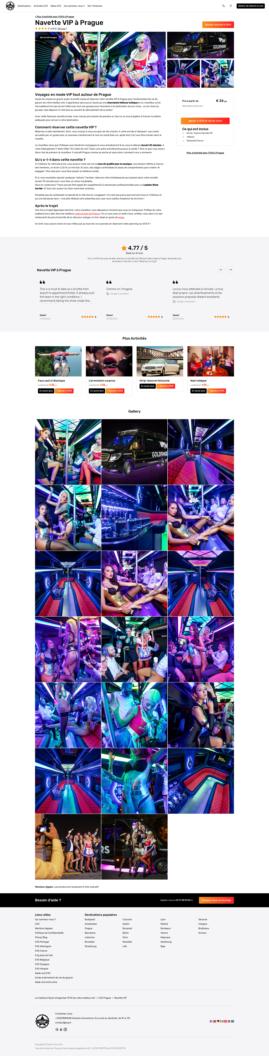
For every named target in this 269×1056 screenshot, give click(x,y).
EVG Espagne (42, 964)
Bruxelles (90, 942)
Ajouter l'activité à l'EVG (218, 24)
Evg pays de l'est (44, 955)
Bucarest (127, 928)
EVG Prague (104, 998)
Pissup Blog (41, 937)
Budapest (90, 919)
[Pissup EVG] (10, 6)
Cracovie (127, 919)
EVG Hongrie (41, 968)
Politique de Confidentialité (49, 933)
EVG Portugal (42, 942)
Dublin (126, 924)
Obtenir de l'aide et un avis (250, 6)
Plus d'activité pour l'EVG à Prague (205, 153)
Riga (163, 946)
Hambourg (166, 942)
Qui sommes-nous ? (74, 6)
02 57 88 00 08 (183, 900)
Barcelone (90, 933)
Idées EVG (56, 6)
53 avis (61, 28)
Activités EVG (41, 6)
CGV (37, 924)
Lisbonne (89, 937)
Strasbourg (91, 946)
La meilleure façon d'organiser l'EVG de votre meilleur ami (65, 998)
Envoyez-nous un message (216, 900)
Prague (88, 928)
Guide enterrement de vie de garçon (54, 977)
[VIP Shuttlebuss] (228, 1021)
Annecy (202, 933)
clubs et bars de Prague (87, 213)
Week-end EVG (42, 973)
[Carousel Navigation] (134, 270)
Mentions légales (44, 928)
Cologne (202, 924)
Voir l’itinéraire (94, 6)
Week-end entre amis (46, 982)
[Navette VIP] (211, 1021)
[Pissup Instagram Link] (65, 1029)
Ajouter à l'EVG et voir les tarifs (205, 121)
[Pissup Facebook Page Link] (57, 1029)
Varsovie (202, 919)
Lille (125, 946)
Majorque (165, 937)
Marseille (127, 942)
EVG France (41, 950)
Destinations (24, 6)
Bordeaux (166, 928)
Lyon (163, 919)
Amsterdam (91, 924)
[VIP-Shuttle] (218, 1021)
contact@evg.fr (63, 1022)
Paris (125, 937)
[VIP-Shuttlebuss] (232, 1021)
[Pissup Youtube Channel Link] (61, 1029)
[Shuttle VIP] (221, 1021)
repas (121, 217)
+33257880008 (63, 1018)
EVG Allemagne (43, 946)
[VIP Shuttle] (214, 1021)
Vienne (164, 933)
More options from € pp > (192, 106)
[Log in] (230, 6)
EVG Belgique (42, 959)
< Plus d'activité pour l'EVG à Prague (54, 16)
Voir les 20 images (48, 37)
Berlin (126, 933)
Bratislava (203, 928)
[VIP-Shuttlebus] (225, 1021)
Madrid (164, 924)
